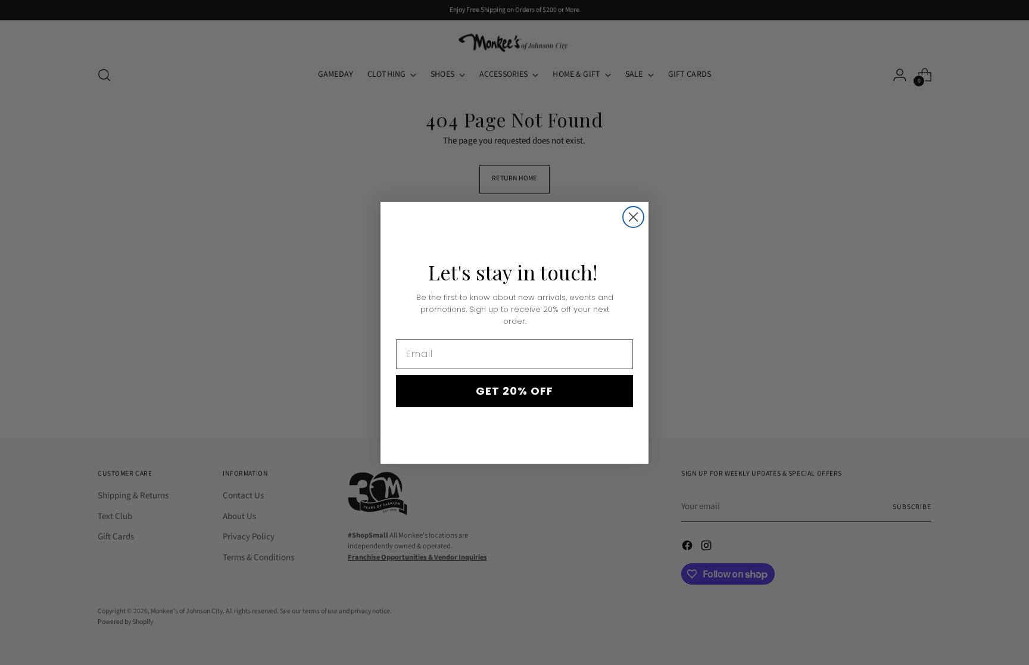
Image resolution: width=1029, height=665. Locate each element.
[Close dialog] (633, 217)
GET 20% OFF (514, 390)
